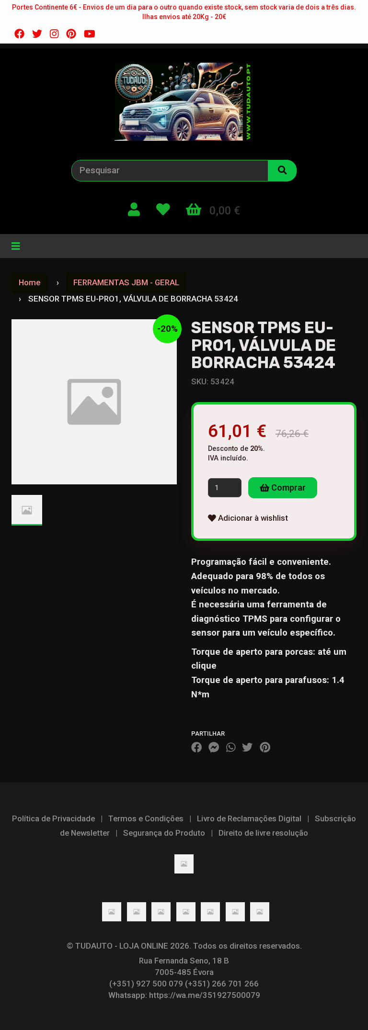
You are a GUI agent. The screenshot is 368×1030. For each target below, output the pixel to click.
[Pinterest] (71, 34)
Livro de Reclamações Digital (249, 818)
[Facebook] (19, 34)
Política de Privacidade (53, 818)
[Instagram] (54, 34)
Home (29, 282)
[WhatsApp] (231, 747)
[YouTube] (89, 34)
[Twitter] (37, 34)
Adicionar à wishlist (252, 518)
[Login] (134, 210)
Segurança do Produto (164, 833)
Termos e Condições (146, 818)
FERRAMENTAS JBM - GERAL (126, 282)
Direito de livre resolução (263, 833)
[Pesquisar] (282, 170)
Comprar (287, 487)
